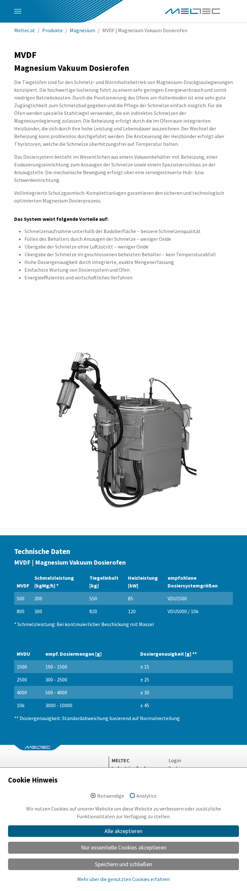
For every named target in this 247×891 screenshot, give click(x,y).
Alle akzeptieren (123, 831)
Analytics (146, 796)
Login (175, 760)
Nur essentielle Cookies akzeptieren (123, 847)
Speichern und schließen (123, 864)
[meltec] (192, 11)
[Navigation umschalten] (17, 11)
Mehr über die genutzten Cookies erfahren (123, 879)
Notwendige (110, 796)
